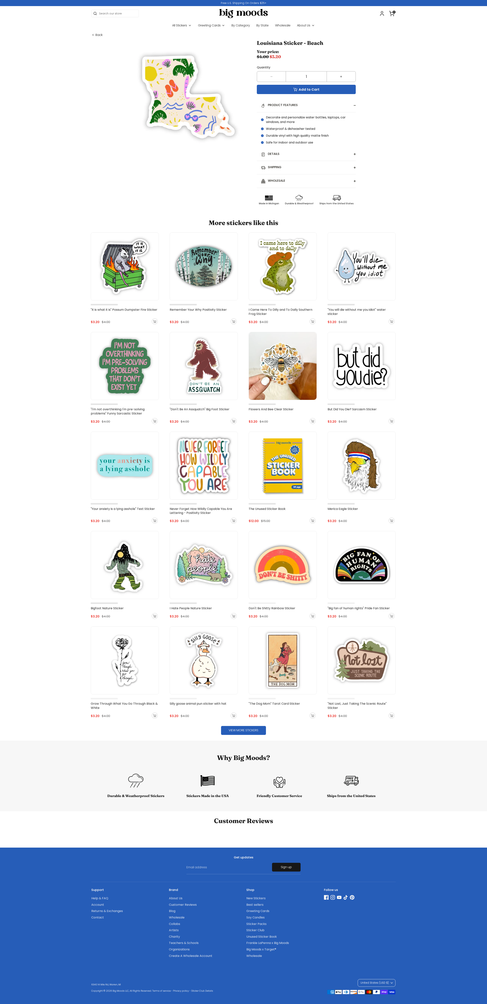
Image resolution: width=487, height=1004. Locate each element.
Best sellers (254, 905)
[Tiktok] (345, 897)
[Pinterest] (352, 897)
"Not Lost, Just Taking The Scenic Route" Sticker (357, 705)
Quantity (263, 67)
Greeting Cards (209, 25)
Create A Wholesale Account (190, 956)
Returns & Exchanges (107, 911)
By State (262, 25)
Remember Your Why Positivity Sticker (198, 309)
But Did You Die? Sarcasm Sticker (352, 409)
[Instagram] (332, 897)
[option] (243, 3)
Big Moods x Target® (261, 949)
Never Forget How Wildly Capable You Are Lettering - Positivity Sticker (201, 511)
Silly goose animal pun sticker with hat (198, 703)
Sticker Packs (256, 924)
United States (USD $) (374, 983)
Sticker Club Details (202, 990)
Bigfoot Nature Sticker (107, 608)
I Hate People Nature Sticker (191, 608)
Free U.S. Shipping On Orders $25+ (243, 3)
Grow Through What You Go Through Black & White (124, 705)
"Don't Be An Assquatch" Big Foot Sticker (199, 409)
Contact (97, 917)
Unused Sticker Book (261, 936)
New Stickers (256, 898)
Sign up (286, 867)
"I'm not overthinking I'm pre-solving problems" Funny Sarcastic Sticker (118, 411)
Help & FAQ (99, 898)
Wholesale (282, 25)
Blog (172, 911)
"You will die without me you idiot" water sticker (357, 311)
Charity (174, 936)
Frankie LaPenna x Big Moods (267, 943)
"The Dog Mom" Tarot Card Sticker (274, 703)
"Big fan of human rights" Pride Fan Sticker (359, 608)
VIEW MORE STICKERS (243, 730)
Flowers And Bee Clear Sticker (271, 409)
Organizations (179, 949)
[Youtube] (339, 897)
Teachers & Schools (184, 943)
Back (99, 35)
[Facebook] (326, 897)
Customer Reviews (183, 905)
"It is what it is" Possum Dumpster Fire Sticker (124, 309)
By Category (241, 25)
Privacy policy (181, 990)
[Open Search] (95, 13)
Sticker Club (255, 930)
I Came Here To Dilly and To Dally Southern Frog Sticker (280, 311)
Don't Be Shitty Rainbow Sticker (272, 608)
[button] (392, 13)
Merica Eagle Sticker (343, 509)
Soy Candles (255, 917)
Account (97, 905)
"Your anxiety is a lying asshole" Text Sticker (123, 509)
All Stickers (180, 25)
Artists (174, 930)
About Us (304, 25)
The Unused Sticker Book (267, 509)
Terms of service (161, 990)
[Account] (382, 13)
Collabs (174, 924)
